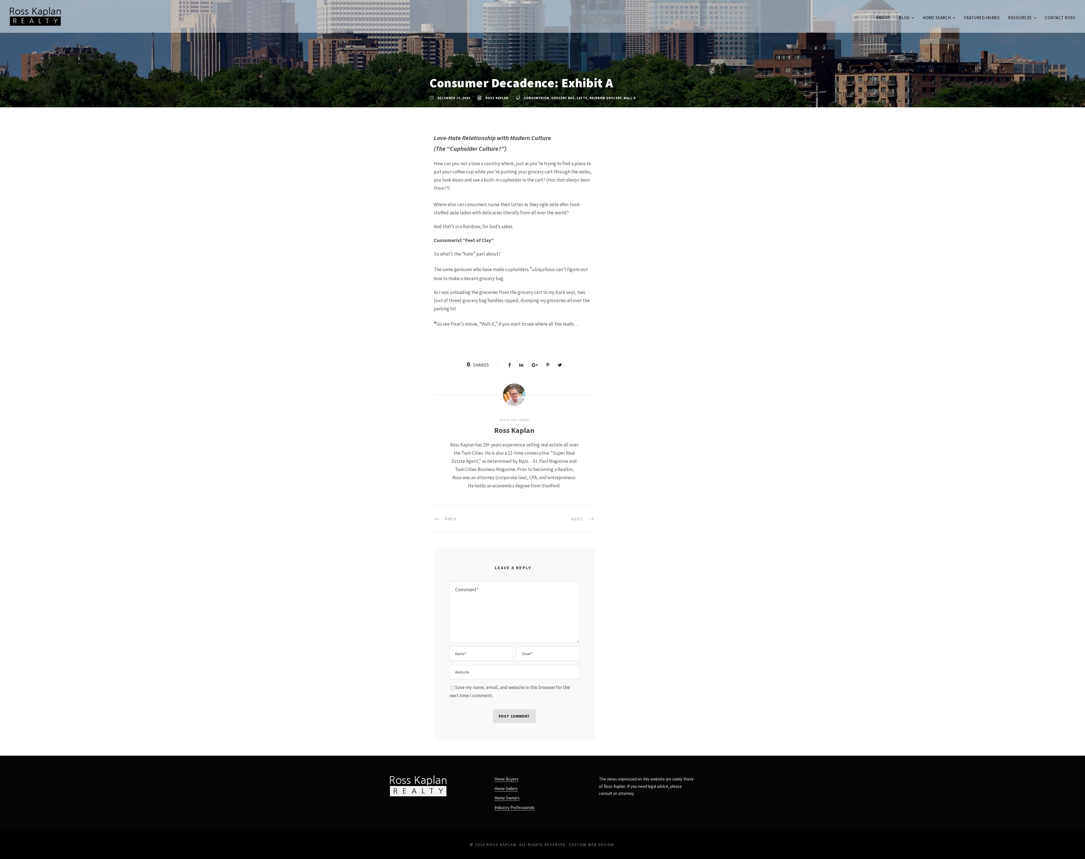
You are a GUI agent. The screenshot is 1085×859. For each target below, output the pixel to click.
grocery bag (563, 98)
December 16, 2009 (454, 98)
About (883, 17)
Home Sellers (506, 788)
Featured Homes (982, 17)
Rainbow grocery (605, 98)
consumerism (536, 98)
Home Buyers (506, 779)
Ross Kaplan (497, 98)
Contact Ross (1060, 17)
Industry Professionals (514, 807)
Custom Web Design (591, 844)
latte (582, 98)
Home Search (937, 17)
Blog (904, 17)
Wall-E (630, 98)
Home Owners (507, 798)
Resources (1020, 17)
